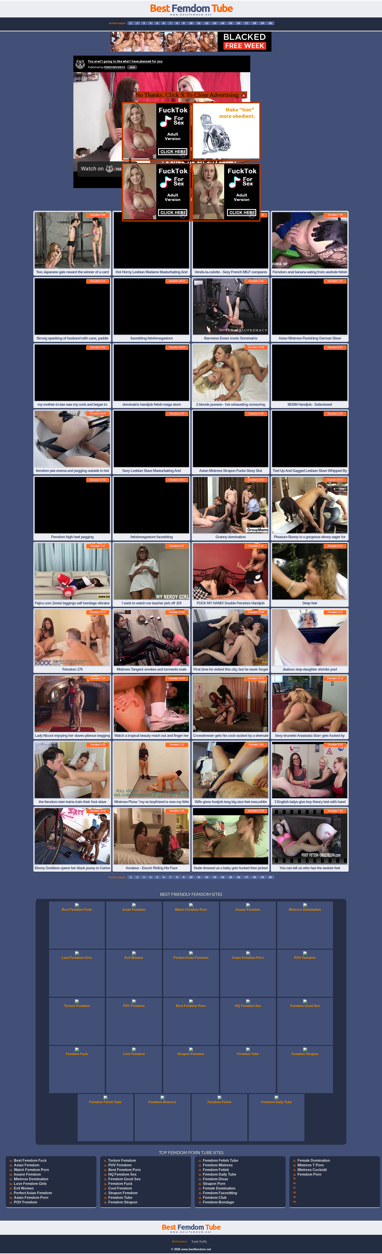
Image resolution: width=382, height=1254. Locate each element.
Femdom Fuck (120, 1184)
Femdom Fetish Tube (220, 1160)
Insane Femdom (27, 1174)
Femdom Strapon (123, 1202)
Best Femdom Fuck (30, 1160)
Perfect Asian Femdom (33, 1193)
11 (199, 23)
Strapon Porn (214, 1184)
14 (222, 23)
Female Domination (219, 1188)
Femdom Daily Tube (219, 1174)
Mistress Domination (31, 1179)
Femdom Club (215, 1197)
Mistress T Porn (311, 1165)
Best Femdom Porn (124, 1170)
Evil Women (24, 1188)
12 (206, 23)
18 (254, 23)
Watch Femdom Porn (31, 1170)
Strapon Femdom (123, 1193)
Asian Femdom (26, 1165)
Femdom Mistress (218, 1165)
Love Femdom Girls (30, 1184)
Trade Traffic (199, 1241)
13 (214, 23)
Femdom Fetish (216, 1170)
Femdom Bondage (218, 1202)
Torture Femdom (122, 1160)
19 (262, 23)
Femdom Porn (309, 1174)
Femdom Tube (120, 1197)
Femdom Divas (215, 1179)
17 (246, 23)
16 (238, 23)
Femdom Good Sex (124, 1179)
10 (191, 23)
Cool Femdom (120, 1188)
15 (230, 23)
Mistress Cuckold (312, 1170)
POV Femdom (25, 1202)
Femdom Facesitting (220, 1193)
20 (270, 23)
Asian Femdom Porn (31, 1197)
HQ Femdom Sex (122, 1174)
